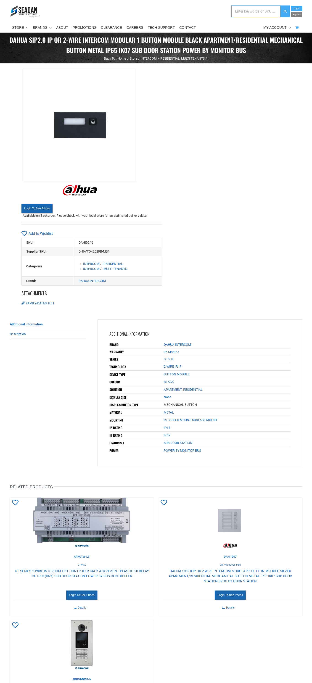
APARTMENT (173, 389)
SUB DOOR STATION (178, 443)
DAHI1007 (230, 556)
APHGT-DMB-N (81, 679)
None (167, 397)
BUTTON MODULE (177, 374)
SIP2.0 (168, 359)
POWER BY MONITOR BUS (182, 450)
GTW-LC (82, 565)
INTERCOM (91, 264)
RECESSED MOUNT (177, 420)
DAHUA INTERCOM (92, 281)
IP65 (167, 428)
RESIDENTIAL (113, 264)
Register (297, 14)
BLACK (169, 382)
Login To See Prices (37, 208)
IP (180, 366)
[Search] (285, 11)
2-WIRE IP (170, 366)
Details (82, 607)
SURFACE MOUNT (204, 420)
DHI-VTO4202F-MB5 (230, 565)
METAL (169, 412)
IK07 (167, 435)
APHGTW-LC (82, 556)
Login (296, 8)
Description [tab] (18, 334)
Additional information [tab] (26, 324)
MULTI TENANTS (115, 269)
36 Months (171, 351)
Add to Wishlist (41, 233)
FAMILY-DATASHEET (40, 303)
